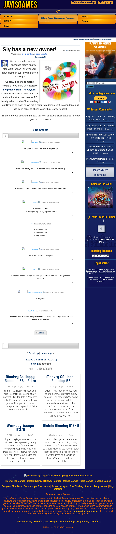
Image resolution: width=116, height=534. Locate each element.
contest (30, 54)
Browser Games (52, 481)
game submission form (85, 511)
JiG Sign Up (105, 2)
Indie (6, 26)
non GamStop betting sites (103, 39)
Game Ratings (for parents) (74, 521)
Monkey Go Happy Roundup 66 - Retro (20, 378)
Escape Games (103, 481)
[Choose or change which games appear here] (103, 221)
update (44, 54)
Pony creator (101, 486)
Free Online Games (15, 481)
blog (24, 54)
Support (54, 521)
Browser (8, 16)
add (101, 228)
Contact (95, 521)
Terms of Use (41, 521)
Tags (58, 11)
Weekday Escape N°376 (20, 427)
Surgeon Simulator (12, 486)
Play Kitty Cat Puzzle (96, 159)
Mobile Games (70, 481)
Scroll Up (34, 353)
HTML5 (7, 21)
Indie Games (86, 481)
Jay (66, 50)
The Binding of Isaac (81, 486)
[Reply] (72, 153)
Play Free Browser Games (58, 18)
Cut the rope (30, 486)
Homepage (46, 353)
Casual (84, 21)
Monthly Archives (101, 251)
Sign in (35, 364)
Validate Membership (83, 2)
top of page (52, 360)
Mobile (84, 16)
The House (44, 486)
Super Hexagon (59, 486)
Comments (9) (40, 57)
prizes (37, 54)
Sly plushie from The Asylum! (19, 89)
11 (19, 435)
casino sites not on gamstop (83, 39)
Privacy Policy (24, 521)
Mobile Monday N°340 (61, 425)
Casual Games (35, 481)
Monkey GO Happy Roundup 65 (61, 378)
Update (40, 332)
